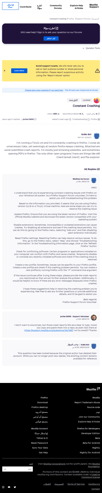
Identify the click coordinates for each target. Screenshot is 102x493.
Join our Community (89, 417)
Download (42, 402)
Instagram (3, 487)
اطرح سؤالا (39, 6)
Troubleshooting (79, 119)
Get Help (43, 452)
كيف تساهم (51, 38)
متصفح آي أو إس (40, 417)
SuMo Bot (86, 134)
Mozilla (93, 389)
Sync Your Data (40, 447)
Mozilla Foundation (94, 465)
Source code (93, 407)
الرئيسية (95, 19)
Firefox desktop (39, 407)
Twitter (15, 487)
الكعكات (47, 484)
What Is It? (42, 438)
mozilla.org (94, 484)
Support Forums (83, 19)
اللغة (31, 464)
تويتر (98, 412)
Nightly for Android (90, 452)
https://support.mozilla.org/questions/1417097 (48, 330)
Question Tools (93, 48)
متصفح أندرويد (41, 412)
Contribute (25, 7)
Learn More (19, 71)
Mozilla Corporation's (54, 464)
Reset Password (39, 443)
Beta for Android (91, 443)
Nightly (96, 447)
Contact (96, 489)
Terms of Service (76, 484)
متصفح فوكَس (41, 421)
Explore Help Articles (76, 6)
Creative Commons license (91, 475)
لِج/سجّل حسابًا (10, 6)
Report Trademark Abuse (87, 402)
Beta (97, 438)
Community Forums (56, 6)
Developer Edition (90, 433)
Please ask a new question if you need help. (44, 90)
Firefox (71, 19)
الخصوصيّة (59, 484)
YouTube (9, 487)
